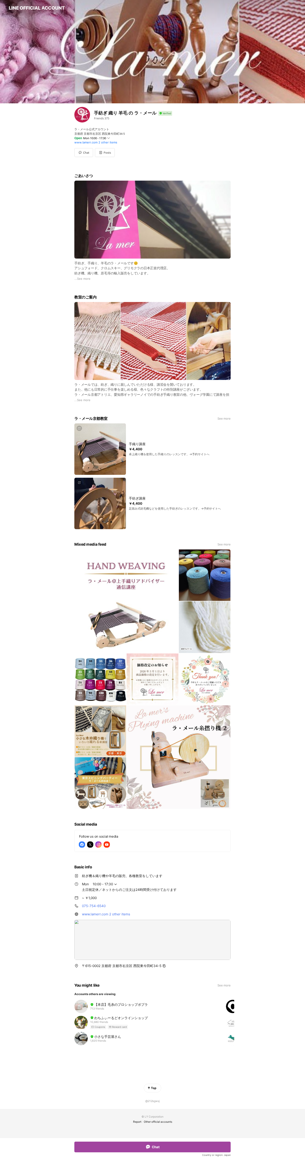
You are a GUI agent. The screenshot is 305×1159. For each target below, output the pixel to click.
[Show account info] (165, 113)
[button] (105, 152)
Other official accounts (158, 1121)
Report (137, 1121)
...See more (82, 278)
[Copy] (164, 966)
